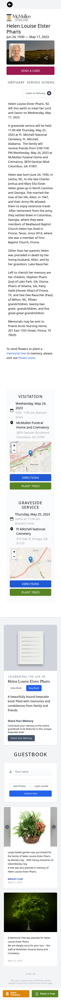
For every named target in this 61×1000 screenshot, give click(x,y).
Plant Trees (30, 486)
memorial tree (16, 353)
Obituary (16, 82)
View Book (16, 688)
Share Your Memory (21, 738)
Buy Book (34, 688)
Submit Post (30, 793)
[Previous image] (7, 827)
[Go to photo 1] (29, 844)
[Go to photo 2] (31, 844)
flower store (27, 358)
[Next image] (54, 827)
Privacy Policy (21, 983)
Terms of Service (39, 983)
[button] (30, 453)
